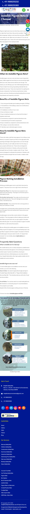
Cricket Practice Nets (6, 488)
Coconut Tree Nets (6, 471)
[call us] (28, 21)
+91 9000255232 (11, 1)
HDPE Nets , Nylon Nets (7, 495)
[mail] (28, 29)
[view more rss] (23, 408)
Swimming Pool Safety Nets (8, 457)
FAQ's (2, 430)
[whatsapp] (28, 25)
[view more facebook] (3, 408)
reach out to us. (20, 236)
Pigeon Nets (4, 475)
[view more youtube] (19, 408)
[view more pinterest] (7, 408)
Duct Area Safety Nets (6, 452)
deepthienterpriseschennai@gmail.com (13, 393)
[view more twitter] (11, 408)
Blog (2, 435)
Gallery (3, 428)
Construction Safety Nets (7, 449)
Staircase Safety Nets (6, 459)
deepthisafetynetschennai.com (9, 504)
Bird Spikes (4, 478)
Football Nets (4, 490)
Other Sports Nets (5, 493)
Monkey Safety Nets (6, 461)
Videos (3, 433)
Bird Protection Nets (6, 480)
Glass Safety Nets (5, 464)
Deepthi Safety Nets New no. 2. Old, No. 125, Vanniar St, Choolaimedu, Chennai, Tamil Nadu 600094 (15, 388)
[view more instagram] (15, 408)
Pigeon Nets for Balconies (7, 485)
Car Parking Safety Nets (7, 473)
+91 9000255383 (11, 5)
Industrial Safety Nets (6, 454)
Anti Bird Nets (4, 483)
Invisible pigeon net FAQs (16, 293)
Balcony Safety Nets (6, 444)
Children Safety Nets (6, 447)
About (2, 425)
